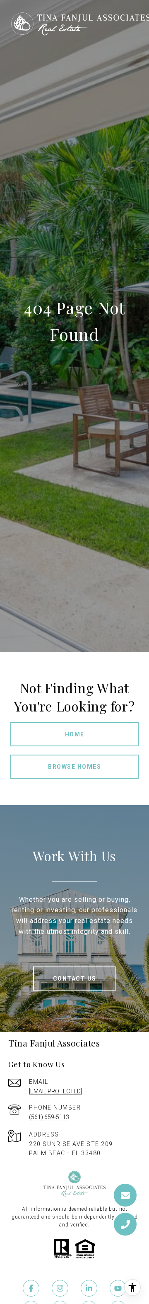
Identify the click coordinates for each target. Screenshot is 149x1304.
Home (74, 734)
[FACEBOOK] (31, 1288)
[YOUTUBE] (118, 1288)
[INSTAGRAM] (60, 1288)
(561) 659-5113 (49, 1117)
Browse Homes (74, 766)
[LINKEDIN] (89, 1288)
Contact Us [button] (74, 978)
